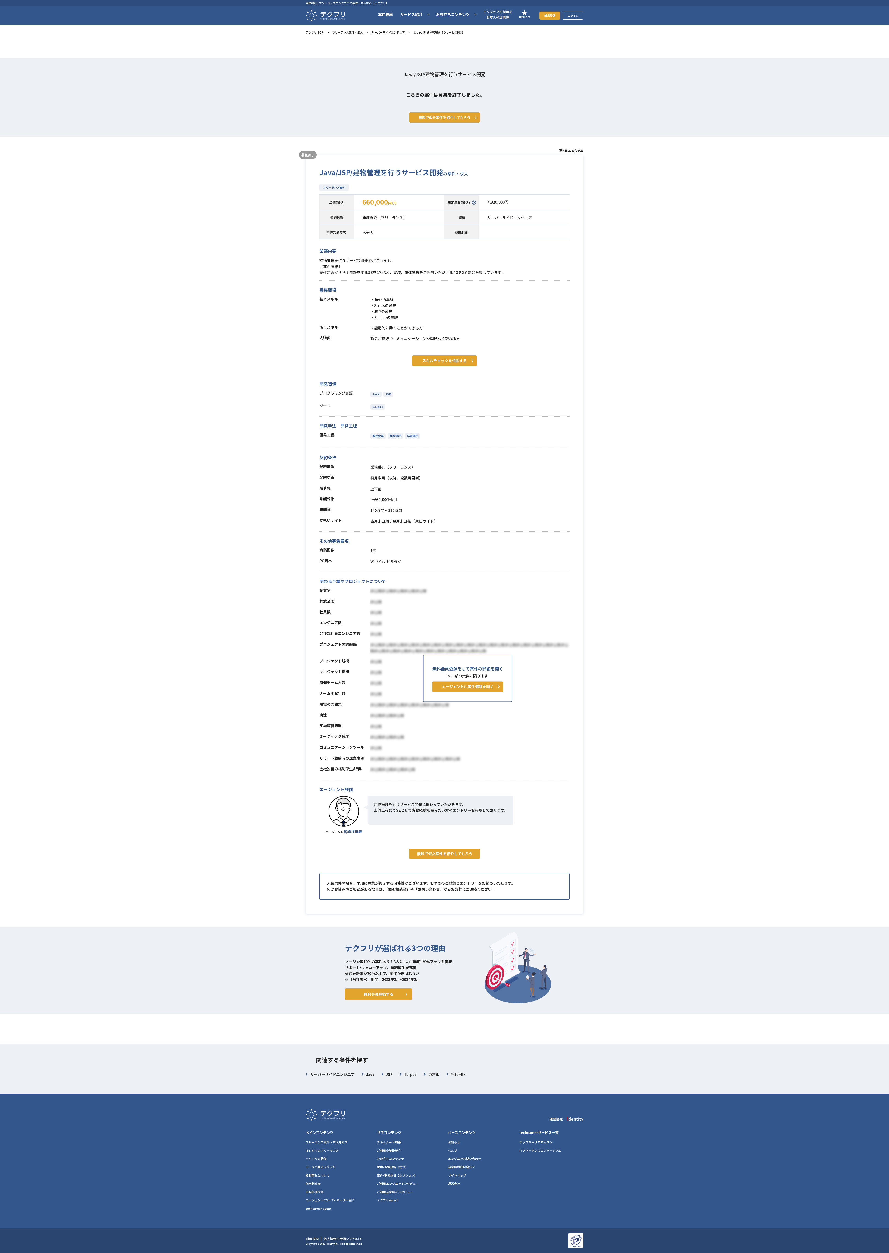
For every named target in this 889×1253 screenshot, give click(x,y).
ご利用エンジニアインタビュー (398, 1183)
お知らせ (454, 1142)
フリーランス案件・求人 (347, 32)
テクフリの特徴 (316, 1158)
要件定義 (378, 436)
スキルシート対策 (389, 1142)
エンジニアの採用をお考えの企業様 (497, 14)
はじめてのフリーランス (322, 1150)
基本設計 (395, 436)
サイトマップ (457, 1175)
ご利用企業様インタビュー (395, 1192)
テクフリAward (387, 1200)
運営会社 (454, 1183)
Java (376, 394)
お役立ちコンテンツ (390, 1158)
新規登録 (549, 15)
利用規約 (312, 1239)
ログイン (573, 16)
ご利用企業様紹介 (389, 1150)
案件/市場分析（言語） (392, 1167)
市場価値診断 (315, 1192)
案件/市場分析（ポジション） (397, 1175)
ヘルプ (452, 1150)
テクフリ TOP (314, 32)
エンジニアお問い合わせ (464, 1158)
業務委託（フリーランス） (384, 217)
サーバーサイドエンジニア (388, 32)
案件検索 (385, 14)
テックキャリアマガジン (535, 1142)
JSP (388, 394)
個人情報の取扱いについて (342, 1239)
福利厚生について (318, 1175)
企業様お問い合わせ (461, 1167)
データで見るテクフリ (321, 1167)
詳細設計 (412, 436)
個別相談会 (313, 1183)
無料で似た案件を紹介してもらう (444, 853)
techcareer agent (318, 1208)
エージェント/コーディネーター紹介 (330, 1200)
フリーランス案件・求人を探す (327, 1142)
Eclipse (378, 407)
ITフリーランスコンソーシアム (540, 1150)
